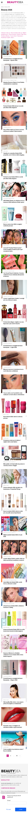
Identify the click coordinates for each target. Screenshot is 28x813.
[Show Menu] (2, 2)
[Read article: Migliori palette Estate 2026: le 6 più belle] (14, 525)
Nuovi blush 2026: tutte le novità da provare (12, 417)
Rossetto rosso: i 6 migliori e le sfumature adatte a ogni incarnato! (12, 726)
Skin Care (23, 34)
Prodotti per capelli (5, 37)
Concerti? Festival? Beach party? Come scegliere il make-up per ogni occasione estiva (12, 249)
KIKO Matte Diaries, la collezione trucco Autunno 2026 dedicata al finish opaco (13, 201)
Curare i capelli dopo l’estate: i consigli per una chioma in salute (13, 299)
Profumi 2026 (6, 103)
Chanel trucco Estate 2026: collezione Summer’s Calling (13, 606)
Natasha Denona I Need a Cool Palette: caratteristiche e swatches (13, 83)
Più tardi (8, 809)
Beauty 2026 (6, 245)
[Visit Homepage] (15, 2)
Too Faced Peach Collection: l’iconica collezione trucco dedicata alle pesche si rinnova (13, 274)
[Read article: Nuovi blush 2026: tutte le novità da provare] (14, 407)
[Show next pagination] (20, 755)
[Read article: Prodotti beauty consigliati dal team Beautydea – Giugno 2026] (14, 669)
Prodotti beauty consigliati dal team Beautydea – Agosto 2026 (12, 59)
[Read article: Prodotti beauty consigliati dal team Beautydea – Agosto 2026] (14, 49)
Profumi (19, 34)
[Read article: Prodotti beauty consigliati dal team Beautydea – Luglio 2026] (14, 336)
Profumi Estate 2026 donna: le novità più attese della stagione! (13, 106)
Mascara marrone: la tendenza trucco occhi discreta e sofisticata (13, 370)
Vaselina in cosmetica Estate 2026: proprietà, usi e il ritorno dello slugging (13, 154)
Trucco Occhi (13, 36)
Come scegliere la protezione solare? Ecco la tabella (13, 750)
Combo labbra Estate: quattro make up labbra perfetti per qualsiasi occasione (13, 559)
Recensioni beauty (7, 56)
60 (16, 755)
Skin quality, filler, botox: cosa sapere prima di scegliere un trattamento (13, 702)
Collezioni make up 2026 (8, 198)
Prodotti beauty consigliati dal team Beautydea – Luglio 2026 (12, 346)
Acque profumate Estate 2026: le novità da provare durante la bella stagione (14, 630)
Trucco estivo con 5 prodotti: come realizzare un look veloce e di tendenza (13, 393)
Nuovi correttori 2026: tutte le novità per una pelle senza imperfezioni (13, 512)
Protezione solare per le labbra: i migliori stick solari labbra (12, 441)
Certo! (20, 809)
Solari (12, 37)
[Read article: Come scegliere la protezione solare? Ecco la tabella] (14, 740)
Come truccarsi (12, 34)
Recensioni (20, 36)
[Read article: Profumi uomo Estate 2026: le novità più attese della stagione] (14, 167)
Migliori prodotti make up (9, 461)
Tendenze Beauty (5, 36)
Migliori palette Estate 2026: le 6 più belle (12, 535)
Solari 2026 (5, 438)
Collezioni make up (5, 32)
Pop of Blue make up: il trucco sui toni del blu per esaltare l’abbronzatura (13, 130)
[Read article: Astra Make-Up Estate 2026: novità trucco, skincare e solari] (14, 573)
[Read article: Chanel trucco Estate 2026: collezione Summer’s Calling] (14, 596)
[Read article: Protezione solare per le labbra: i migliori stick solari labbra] (14, 431)
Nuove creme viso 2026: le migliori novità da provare (12, 225)
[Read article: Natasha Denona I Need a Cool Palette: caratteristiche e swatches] (14, 73)
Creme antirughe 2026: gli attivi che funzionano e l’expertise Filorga (12, 488)
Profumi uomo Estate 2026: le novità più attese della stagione (13, 177)
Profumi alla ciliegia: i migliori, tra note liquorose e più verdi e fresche (13, 322)
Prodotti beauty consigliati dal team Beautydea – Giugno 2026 (12, 679)
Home (2, 6)
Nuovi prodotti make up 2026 (9, 80)
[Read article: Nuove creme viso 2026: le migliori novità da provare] (14, 215)
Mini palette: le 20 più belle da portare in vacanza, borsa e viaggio (14, 464)
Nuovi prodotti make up (16, 32)
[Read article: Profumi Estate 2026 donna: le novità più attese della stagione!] (14, 96)
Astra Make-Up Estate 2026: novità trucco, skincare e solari (12, 583)
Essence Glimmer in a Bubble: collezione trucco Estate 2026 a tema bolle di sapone (13, 654)
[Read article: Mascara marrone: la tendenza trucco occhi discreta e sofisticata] (14, 360)
